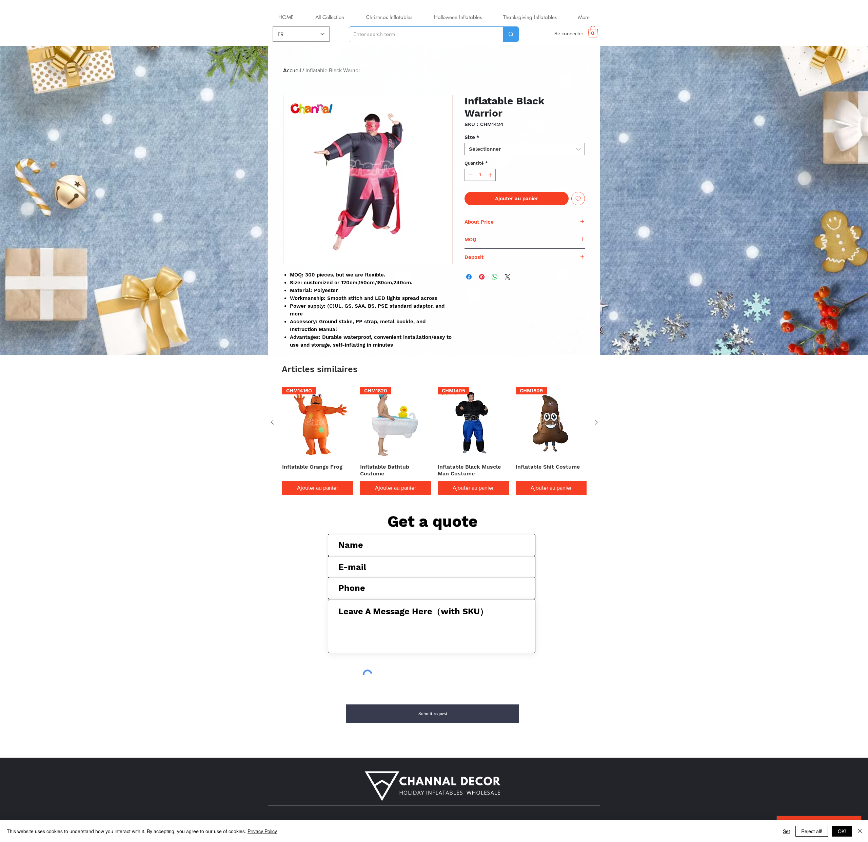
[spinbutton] (480, 175)
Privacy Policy (262, 831)
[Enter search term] (510, 34)
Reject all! (811, 831)
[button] (593, 32)
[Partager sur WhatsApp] (495, 277)
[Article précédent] (272, 422)
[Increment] (491, 175)
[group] (434, 441)
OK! (842, 831)
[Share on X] (508, 277)
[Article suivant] (596, 422)
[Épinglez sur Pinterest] (482, 277)
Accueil (292, 70)
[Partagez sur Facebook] (469, 277)
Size (472, 137)
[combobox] (525, 149)
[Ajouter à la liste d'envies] (578, 199)
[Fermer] (860, 831)
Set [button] (786, 831)
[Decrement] (470, 175)
